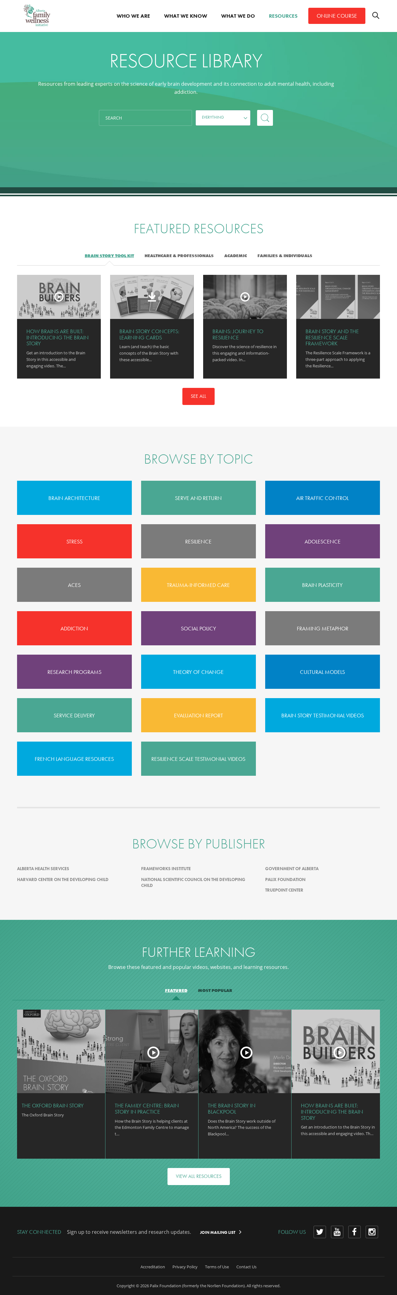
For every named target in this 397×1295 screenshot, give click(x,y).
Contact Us (246, 1267)
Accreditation (153, 1267)
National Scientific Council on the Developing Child (193, 882)
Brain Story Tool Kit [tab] (109, 255)
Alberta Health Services (43, 868)
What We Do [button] (238, 15)
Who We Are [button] (133, 15)
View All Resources (198, 1176)
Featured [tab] (176, 990)
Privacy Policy (185, 1267)
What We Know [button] (185, 15)
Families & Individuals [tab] (284, 255)
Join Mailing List (218, 1232)
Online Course (337, 15)
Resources (283, 15)
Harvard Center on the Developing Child (63, 879)
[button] (223, 118)
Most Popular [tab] (215, 990)
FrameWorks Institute (166, 868)
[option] (58, 327)
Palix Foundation (285, 879)
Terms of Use (217, 1267)
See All (198, 396)
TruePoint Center (284, 890)
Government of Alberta (292, 868)
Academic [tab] (235, 255)
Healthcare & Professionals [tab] (179, 255)
